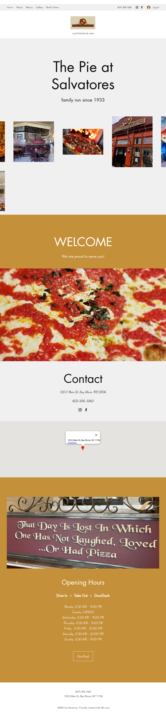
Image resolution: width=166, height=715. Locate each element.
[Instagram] (137, 7)
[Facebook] (141, 7)
